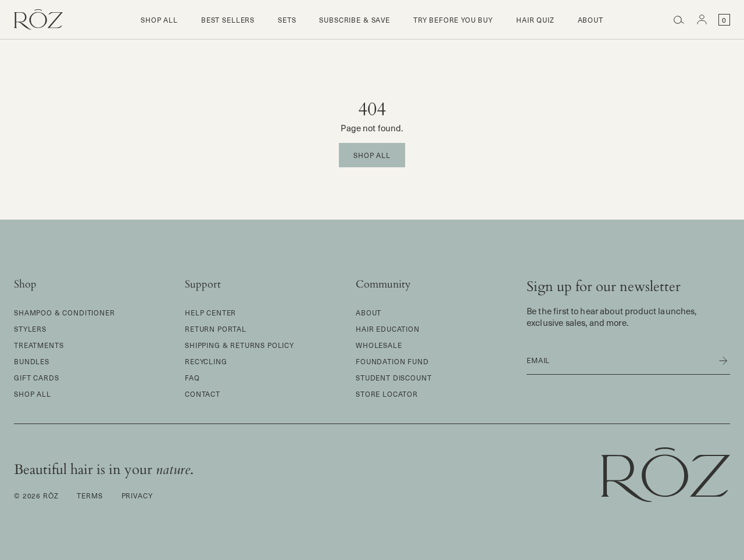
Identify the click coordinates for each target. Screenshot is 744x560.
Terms (89, 495)
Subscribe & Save (354, 19)
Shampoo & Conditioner (64, 312)
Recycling (206, 361)
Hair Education (388, 328)
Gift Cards (36, 377)
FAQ (192, 377)
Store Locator (387, 394)
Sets (287, 19)
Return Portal (215, 328)
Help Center (210, 312)
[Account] (702, 20)
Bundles (31, 361)
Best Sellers (228, 19)
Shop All (159, 19)
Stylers (30, 328)
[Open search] (679, 20)
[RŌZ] (38, 19)
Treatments (38, 345)
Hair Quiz (535, 19)
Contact (202, 394)
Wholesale (379, 345)
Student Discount (393, 377)
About (590, 19)
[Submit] (716, 361)
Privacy (137, 495)
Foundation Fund (392, 361)
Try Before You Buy (453, 19)
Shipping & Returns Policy (239, 345)
